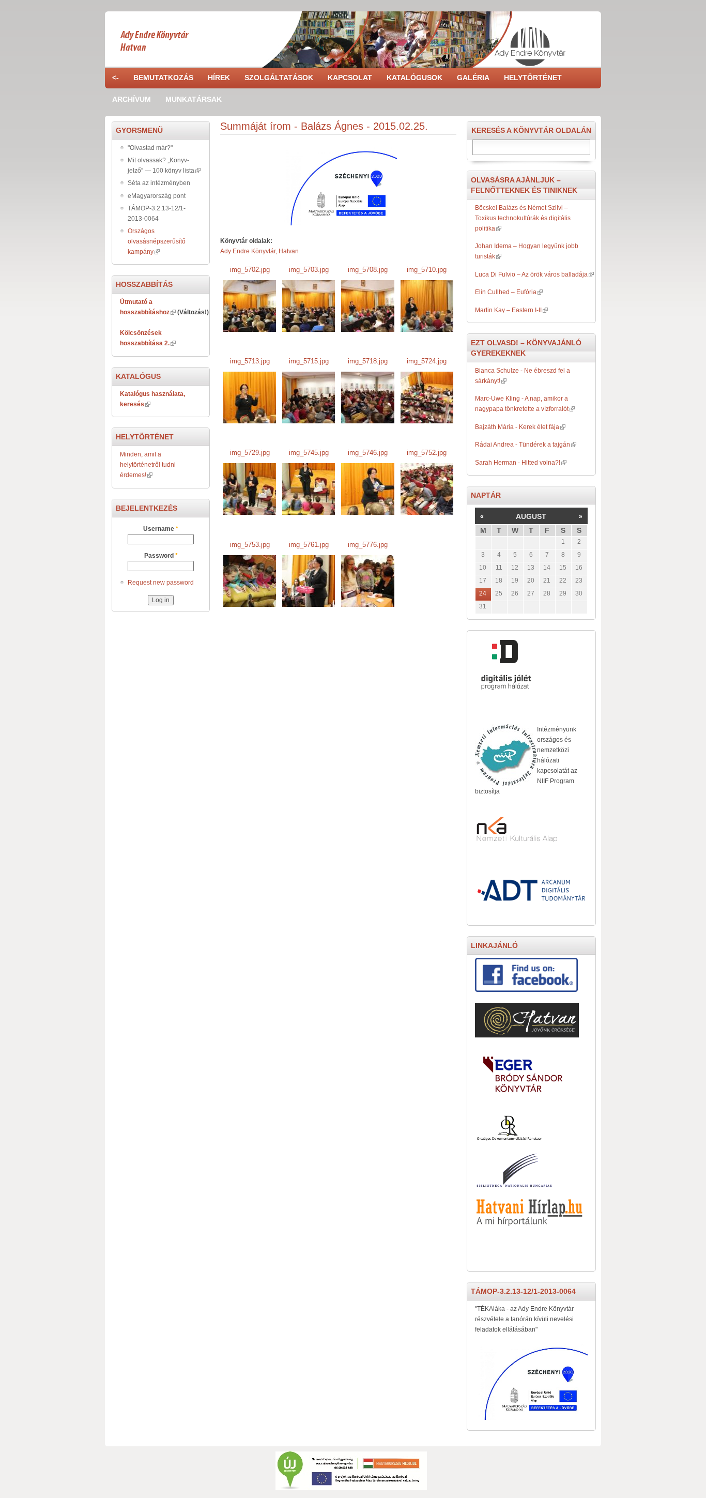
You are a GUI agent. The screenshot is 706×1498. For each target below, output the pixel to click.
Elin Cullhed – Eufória (505, 292)
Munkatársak (193, 99)
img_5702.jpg (250, 269)
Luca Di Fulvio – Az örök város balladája (531, 274)
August (531, 516)
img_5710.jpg (427, 269)
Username (160, 528)
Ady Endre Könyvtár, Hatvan (259, 251)
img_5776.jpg (368, 544)
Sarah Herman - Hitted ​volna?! (517, 462)
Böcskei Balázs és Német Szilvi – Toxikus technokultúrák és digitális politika (523, 218)
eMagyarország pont (157, 196)
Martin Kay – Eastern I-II (508, 310)
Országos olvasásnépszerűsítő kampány (157, 241)
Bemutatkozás (163, 77)
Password (161, 555)
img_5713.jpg (250, 361)
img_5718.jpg (368, 361)
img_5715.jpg (309, 361)
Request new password (161, 582)
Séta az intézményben (159, 183)
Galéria (473, 77)
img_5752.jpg (427, 452)
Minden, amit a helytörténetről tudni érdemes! (148, 465)
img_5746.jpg (368, 452)
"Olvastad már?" (150, 147)
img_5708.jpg (368, 269)
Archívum (131, 99)
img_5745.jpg (309, 452)
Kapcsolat (350, 77)
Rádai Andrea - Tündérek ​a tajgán (522, 444)
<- (115, 77)
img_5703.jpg (309, 269)
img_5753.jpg (250, 544)
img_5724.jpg (427, 361)
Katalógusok (414, 77)
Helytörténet (533, 77)
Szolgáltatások (278, 77)
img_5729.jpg (250, 452)
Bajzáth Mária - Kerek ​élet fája (517, 427)
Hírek (219, 77)
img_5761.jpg (309, 544)
